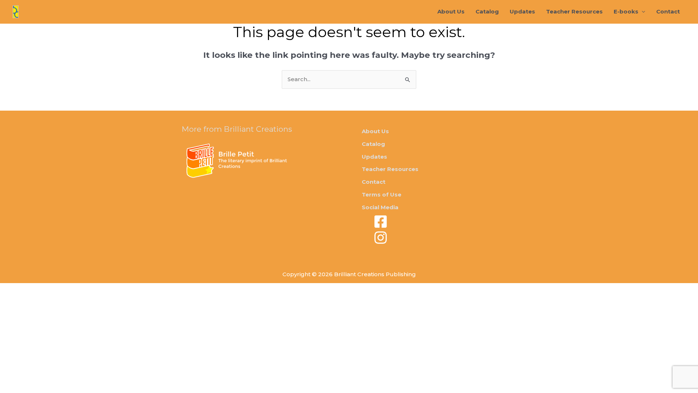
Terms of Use (381, 194)
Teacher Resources (574, 11)
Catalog (487, 11)
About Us (451, 11)
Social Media (380, 207)
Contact (668, 11)
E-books (626, 11)
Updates (522, 11)
